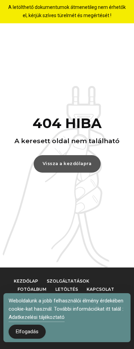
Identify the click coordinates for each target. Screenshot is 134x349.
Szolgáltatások (68, 281)
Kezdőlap (26, 281)
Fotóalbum (32, 289)
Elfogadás (27, 331)
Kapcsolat (100, 289)
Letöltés (66, 289)
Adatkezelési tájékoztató (37, 317)
